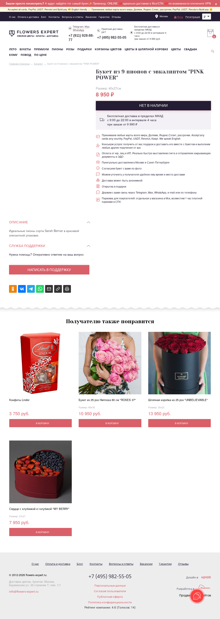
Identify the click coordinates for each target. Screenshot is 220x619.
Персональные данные (110, 585)
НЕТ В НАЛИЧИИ (153, 105)
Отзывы (116, 16)
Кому (13, 54)
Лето (13, 49)
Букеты (25, 49)
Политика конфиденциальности (110, 602)
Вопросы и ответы (72, 16)
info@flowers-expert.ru (23, 591)
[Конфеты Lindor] (40, 365)
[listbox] (206, 17)
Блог (43, 16)
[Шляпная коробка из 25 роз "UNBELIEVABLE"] (179, 365)
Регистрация (192, 16)
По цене (40, 54)
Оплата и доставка (28, 16)
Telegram (78, 26)
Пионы (57, 49)
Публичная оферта (110, 597)
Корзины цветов (108, 49)
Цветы (176, 49)
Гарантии (104, 16)
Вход (180, 16)
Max (87, 26)
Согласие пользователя (110, 591)
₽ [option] (205, 16)
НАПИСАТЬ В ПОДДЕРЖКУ (49, 269)
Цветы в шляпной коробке (146, 49)
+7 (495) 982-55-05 (111, 37)
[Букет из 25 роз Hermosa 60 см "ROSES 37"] (110, 365)
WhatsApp (78, 30)
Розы (70, 49)
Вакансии (91, 16)
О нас (12, 16)
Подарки (84, 49)
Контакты (54, 16)
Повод (26, 54)
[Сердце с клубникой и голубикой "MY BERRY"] (40, 474)
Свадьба (190, 49)
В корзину (42, 423)
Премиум (41, 49)
